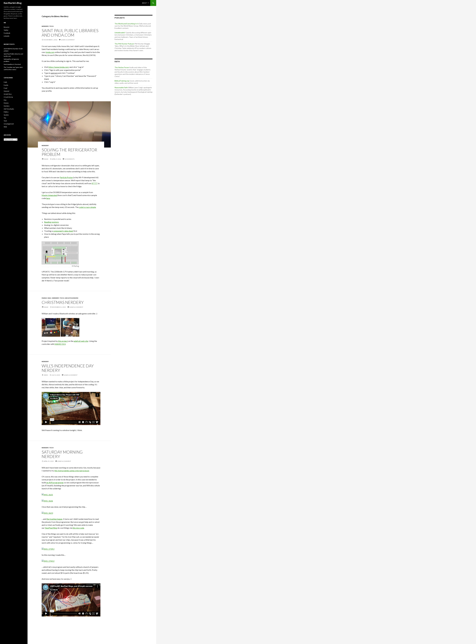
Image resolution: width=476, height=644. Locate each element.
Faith (5, 82)
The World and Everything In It (127, 24)
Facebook (7, 33)
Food (5, 88)
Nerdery (45, 26)
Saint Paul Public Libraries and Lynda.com (70, 32)
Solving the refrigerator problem (69, 152)
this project (63, 341)
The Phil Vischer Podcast (124, 44)
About (144, 3)
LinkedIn (6, 36)
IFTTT (94, 183)
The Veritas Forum (122, 67)
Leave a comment (68, 40)
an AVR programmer (55, 482)
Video (46, 375)
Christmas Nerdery (63, 302)
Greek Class (8, 94)
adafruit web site (81, 341)
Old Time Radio (9, 109)
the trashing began (54, 519)
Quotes (6, 115)
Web (5, 127)
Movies (6, 103)
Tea (5, 118)
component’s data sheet (63, 231)
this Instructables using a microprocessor (71, 470)
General (6, 91)
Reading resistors (51, 222)
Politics (6, 112)
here (48, 198)
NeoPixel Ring (51, 528)
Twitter (6, 30)
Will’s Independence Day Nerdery (68, 368)
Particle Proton (66, 177)
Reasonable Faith (121, 87)
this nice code (78, 528)
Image (46, 159)
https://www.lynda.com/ (58, 67)
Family (44, 298)
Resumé (6, 27)
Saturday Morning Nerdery (62, 454)
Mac (49, 298)
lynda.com (50, 52)
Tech (51, 26)
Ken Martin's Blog (13, 3)
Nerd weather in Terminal (12, 64)
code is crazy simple (87, 207)
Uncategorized (71, 298)
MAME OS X (60, 344)
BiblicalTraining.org (122, 81)
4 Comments (69, 159)
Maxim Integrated (49, 195)
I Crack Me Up (8, 97)
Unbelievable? (120, 32)
